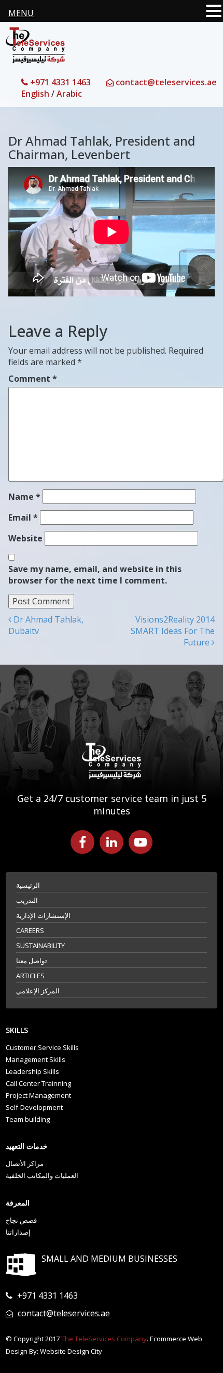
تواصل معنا (31, 960)
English (35, 93)
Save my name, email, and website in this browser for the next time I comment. (95, 574)
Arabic (69, 93)
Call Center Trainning (38, 1083)
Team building (28, 1119)
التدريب (27, 900)
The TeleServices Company (104, 1338)
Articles (30, 975)
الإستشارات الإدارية (43, 915)
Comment (32, 378)
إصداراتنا (18, 1232)
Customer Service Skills (42, 1047)
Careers (30, 930)
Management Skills (35, 1059)
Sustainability (40, 945)
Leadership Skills (32, 1071)
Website (25, 538)
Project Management (38, 1095)
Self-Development (34, 1107)
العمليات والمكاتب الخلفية (42, 1175)
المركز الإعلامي (38, 990)
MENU (21, 13)
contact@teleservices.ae (165, 82)
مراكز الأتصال (25, 1163)
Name (24, 496)
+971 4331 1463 (59, 82)
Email (23, 517)
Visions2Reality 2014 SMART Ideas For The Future (173, 631)
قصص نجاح (21, 1220)
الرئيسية (28, 885)
